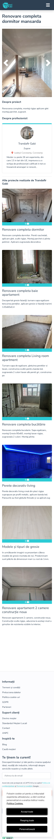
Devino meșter (9, 718)
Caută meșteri (9, 749)
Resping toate (27, 820)
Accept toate (27, 811)
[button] (6, 63)
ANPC (5, 733)
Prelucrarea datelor (11, 692)
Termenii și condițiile (25, 786)
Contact (6, 728)
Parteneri (6, 707)
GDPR (5, 702)
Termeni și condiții (11, 687)
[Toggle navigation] (48, 5)
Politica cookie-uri (11, 697)
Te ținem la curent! (16, 757)
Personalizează (27, 829)
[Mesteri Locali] (7, 5)
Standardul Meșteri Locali (14, 723)
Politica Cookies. (15, 803)
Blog (4, 744)
